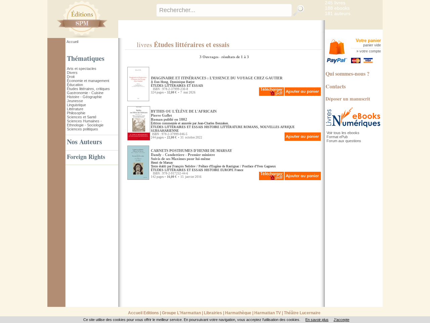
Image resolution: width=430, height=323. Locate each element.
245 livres (335, 2)
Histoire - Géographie (84, 97)
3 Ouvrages (209, 57)
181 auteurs (337, 13)
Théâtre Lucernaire (302, 313)
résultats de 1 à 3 (235, 57)
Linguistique (76, 105)
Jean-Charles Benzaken (213, 123)
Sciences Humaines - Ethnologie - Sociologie (85, 123)
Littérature (75, 109)
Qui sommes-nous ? (348, 73)
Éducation (75, 85)
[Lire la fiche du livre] (138, 100)
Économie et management (88, 81)
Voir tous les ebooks (343, 133)
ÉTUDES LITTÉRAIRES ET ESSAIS (177, 85)
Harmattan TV (267, 313)
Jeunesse (75, 101)
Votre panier (368, 40)
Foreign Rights (86, 156)
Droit (71, 77)
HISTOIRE (211, 127)
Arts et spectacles (81, 69)
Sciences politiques (82, 129)
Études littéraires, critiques (88, 89)
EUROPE (226, 170)
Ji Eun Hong (159, 82)
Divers (72, 73)
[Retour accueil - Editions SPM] (92, 37)
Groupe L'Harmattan (181, 313)
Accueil (72, 42)
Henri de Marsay (162, 162)
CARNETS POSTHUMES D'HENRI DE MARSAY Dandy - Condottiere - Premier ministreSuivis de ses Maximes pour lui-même (191, 155)
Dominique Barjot (182, 82)
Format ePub (337, 137)
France (238, 170)
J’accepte (341, 320)
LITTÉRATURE (231, 127)
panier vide (372, 45)
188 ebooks (337, 8)
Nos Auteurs (84, 142)
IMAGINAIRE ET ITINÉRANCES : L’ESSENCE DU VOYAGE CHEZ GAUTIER (217, 78)
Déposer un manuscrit (348, 98)
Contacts (336, 86)
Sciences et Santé (81, 117)
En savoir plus (317, 320)
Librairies (213, 313)
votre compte (370, 51)
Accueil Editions (143, 313)
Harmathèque (238, 313)
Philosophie (76, 113)
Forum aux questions (344, 141)
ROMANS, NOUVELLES (262, 127)
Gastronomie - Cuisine (85, 93)
